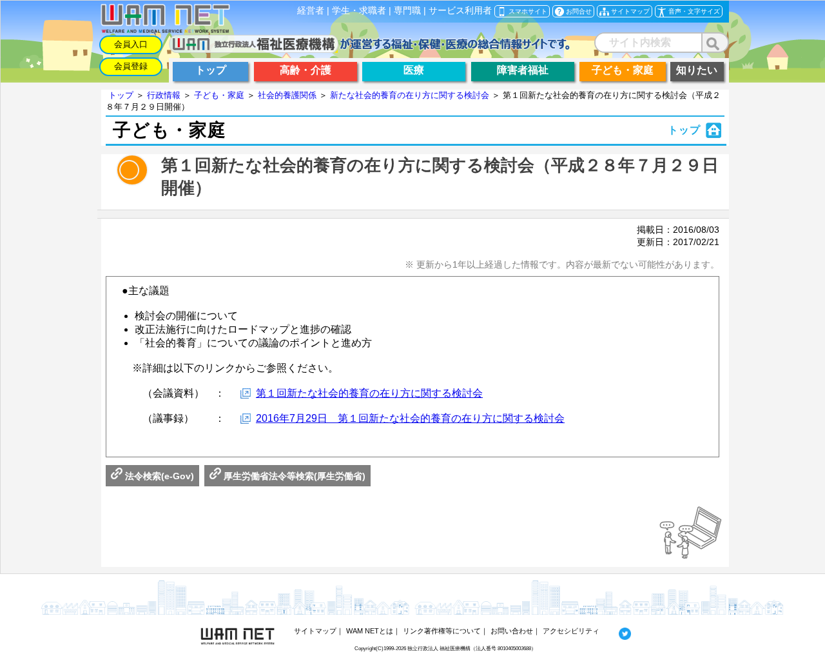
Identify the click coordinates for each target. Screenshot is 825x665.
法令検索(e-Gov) (158, 476)
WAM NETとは (369, 631)
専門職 (407, 10)
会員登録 (131, 66)
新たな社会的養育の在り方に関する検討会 (409, 95)
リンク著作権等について (442, 631)
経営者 (310, 10)
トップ (120, 95)
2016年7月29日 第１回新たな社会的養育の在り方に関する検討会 (410, 418)
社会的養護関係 (287, 95)
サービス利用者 (460, 10)
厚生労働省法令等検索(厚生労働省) (293, 476)
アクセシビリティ (571, 631)
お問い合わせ (511, 631)
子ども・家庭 (219, 95)
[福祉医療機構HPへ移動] (369, 49)
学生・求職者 (359, 10)
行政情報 (163, 95)
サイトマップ (315, 631)
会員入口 (131, 44)
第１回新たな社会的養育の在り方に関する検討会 (369, 393)
